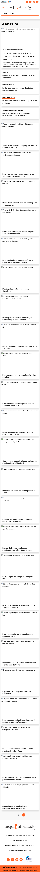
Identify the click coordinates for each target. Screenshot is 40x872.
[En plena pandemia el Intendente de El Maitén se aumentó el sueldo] (20, 708)
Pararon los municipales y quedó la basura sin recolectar (17, 520)
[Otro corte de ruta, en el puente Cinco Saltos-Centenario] (20, 593)
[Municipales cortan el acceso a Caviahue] (20, 276)
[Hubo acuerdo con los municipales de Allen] (20, 478)
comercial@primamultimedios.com (20, 835)
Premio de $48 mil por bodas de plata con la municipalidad (18, 233)
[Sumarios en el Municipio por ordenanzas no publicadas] (20, 794)
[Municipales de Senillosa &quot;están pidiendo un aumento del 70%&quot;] (20, 38)
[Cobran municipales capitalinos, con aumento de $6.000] (20, 391)
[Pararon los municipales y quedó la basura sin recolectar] (20, 507)
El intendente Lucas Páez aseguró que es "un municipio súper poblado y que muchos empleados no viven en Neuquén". (19, 64)
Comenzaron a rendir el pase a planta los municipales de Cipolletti (19, 462)
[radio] (4, 2)
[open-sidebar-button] (2, 8)
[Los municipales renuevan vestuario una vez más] (20, 334)
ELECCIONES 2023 (8, 84)
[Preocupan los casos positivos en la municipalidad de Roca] (20, 736)
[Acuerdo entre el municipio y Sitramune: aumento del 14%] (20, 133)
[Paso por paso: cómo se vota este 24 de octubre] (20, 362)
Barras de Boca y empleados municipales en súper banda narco (17, 549)
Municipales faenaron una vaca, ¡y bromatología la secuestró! (17, 319)
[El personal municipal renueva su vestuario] (20, 679)
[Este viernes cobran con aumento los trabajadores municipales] (20, 162)
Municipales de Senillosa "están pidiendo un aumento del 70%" (19, 56)
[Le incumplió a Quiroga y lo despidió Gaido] (20, 564)
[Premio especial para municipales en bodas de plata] (20, 621)
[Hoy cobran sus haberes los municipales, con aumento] (20, 190)
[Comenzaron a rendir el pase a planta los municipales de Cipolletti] (20, 448)
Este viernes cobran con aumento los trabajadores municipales (18, 175)
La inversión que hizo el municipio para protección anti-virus (19, 779)
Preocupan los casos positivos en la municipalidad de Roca (17, 750)
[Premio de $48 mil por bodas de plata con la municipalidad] (20, 219)
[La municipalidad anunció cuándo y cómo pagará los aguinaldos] (20, 248)
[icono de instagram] (34, 2)
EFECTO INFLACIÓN (8, 97)
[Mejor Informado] (20, 8)
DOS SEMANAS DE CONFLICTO (13, 50)
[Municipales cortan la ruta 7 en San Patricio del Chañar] (20, 420)
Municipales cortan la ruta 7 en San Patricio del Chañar (17, 433)
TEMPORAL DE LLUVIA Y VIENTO (12, 110)
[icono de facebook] (27, 2)
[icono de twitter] (30, 2)
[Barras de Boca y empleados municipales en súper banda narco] (20, 535)
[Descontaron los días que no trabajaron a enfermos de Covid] (20, 650)
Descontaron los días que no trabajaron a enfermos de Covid (19, 664)
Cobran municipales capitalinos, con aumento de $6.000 (18, 405)
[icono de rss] (37, 2)
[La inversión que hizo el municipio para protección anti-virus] (20, 765)
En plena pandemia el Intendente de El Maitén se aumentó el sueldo (18, 721)
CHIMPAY (5, 72)
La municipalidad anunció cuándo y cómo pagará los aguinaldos (17, 261)
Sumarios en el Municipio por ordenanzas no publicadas (14, 807)
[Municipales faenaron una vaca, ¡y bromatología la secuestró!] (20, 305)
